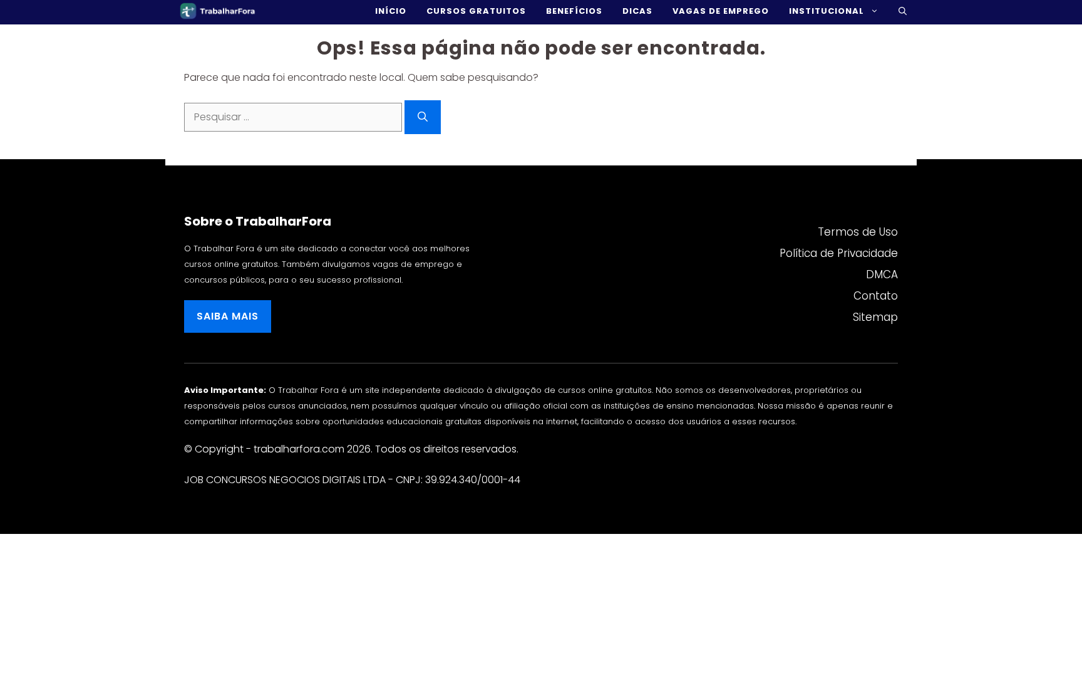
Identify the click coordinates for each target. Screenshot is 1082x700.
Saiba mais (228, 316)
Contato (875, 295)
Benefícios (574, 11)
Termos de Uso (858, 231)
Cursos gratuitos (476, 11)
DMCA (882, 274)
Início (390, 11)
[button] (903, 11)
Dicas (637, 11)
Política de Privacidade (839, 253)
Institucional (826, 11)
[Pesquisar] (422, 117)
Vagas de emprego (720, 11)
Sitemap (875, 317)
